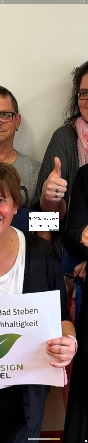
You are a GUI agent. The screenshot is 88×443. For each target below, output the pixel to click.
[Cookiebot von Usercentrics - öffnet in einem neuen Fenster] (56, 212)
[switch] (40, 226)
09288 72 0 (77, 1)
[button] (86, 441)
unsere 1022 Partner (33, 218)
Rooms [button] (10, 1)
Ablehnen (34, 229)
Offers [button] (13, 1)
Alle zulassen (53, 229)
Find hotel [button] (6, 1)
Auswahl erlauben (44, 229)
